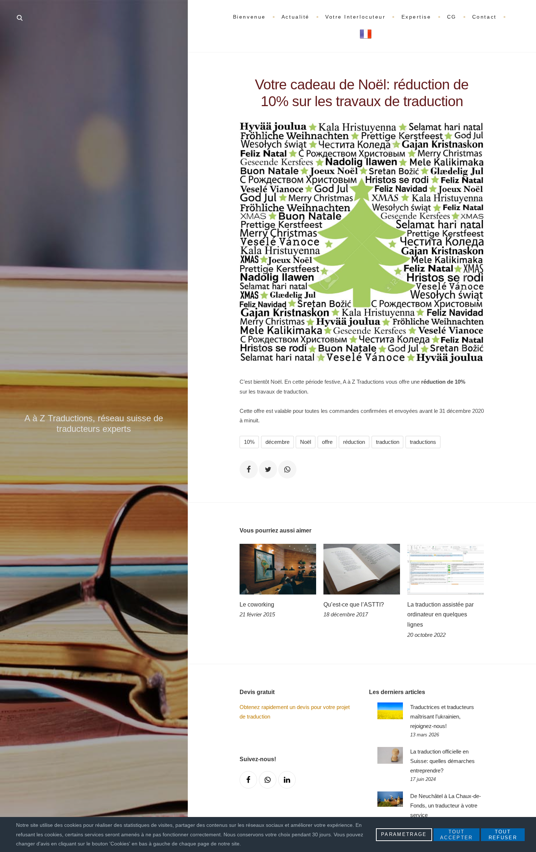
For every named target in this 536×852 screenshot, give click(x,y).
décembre (277, 442)
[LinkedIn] (287, 780)
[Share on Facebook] (249, 469)
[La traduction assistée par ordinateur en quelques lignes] (445, 569)
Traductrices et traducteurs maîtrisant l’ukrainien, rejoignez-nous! (442, 716)
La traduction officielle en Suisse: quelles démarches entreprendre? (442, 761)
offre (327, 442)
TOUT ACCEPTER (456, 834)
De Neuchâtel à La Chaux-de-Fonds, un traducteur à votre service (445, 805)
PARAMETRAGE (404, 834)
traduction (387, 442)
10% (249, 442)
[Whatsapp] (267, 780)
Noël (305, 442)
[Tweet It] (268, 469)
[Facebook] (248, 780)
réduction (354, 442)
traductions (423, 442)
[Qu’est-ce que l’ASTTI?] (361, 569)
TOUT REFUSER (503, 834)
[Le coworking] (278, 569)
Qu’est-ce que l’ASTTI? (353, 604)
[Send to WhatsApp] (287, 469)
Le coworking (257, 604)
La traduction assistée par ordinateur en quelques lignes (440, 614)
